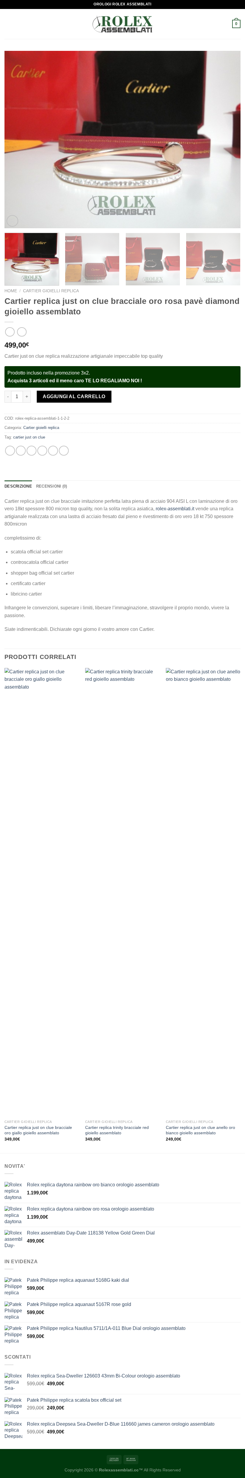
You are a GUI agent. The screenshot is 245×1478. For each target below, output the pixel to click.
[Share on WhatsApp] (10, 451)
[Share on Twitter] (31, 451)
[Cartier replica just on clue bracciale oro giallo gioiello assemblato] (41, 892)
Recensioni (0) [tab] (51, 486)
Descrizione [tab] (18, 486)
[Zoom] (12, 221)
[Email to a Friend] (42, 451)
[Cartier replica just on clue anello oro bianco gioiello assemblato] (203, 892)
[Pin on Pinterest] (53, 451)
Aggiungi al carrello (74, 396)
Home (10, 291)
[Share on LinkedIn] (64, 451)
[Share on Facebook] (21, 451)
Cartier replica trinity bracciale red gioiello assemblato (117, 1130)
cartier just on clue (29, 437)
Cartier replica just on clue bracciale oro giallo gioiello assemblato (38, 1130)
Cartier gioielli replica (51, 291)
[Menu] (8, 23)
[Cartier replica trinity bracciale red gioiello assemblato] (122, 892)
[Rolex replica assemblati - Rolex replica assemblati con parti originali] (122, 24)
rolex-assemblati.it (175, 508)
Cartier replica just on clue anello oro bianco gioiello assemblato (200, 1130)
